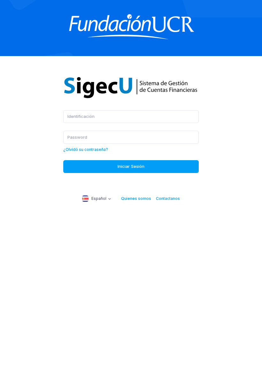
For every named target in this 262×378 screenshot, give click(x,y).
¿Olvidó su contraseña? (85, 149)
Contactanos (168, 198)
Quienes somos (136, 198)
